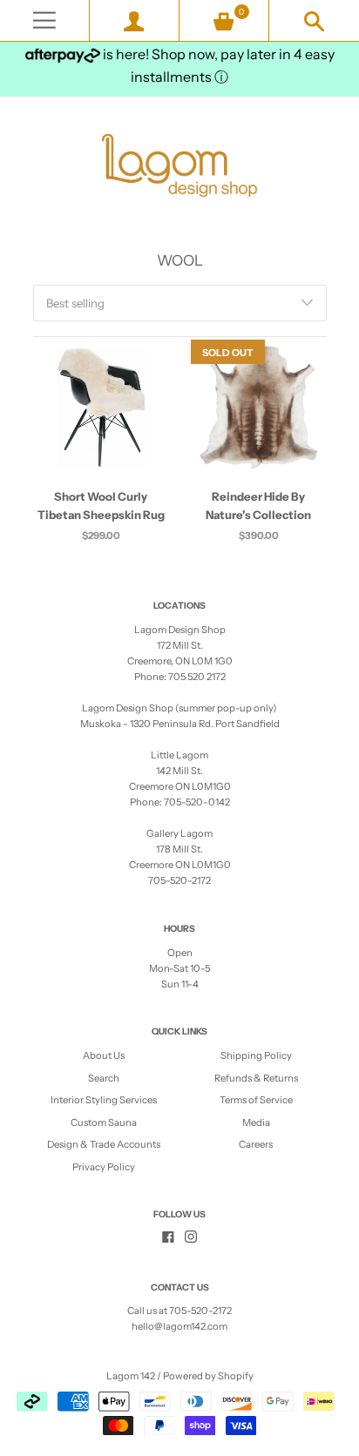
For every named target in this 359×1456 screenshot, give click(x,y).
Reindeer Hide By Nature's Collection (258, 505)
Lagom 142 (130, 1376)
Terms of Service (256, 1100)
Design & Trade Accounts (103, 1144)
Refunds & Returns (256, 1078)
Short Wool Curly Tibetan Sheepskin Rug (101, 505)
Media (256, 1122)
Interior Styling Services (104, 1100)
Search (103, 1078)
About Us (104, 1055)
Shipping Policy (256, 1055)
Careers (256, 1144)
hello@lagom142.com (179, 1326)
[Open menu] (44, 20)
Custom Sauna (104, 1122)
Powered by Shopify (208, 1376)
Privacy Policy (103, 1167)
